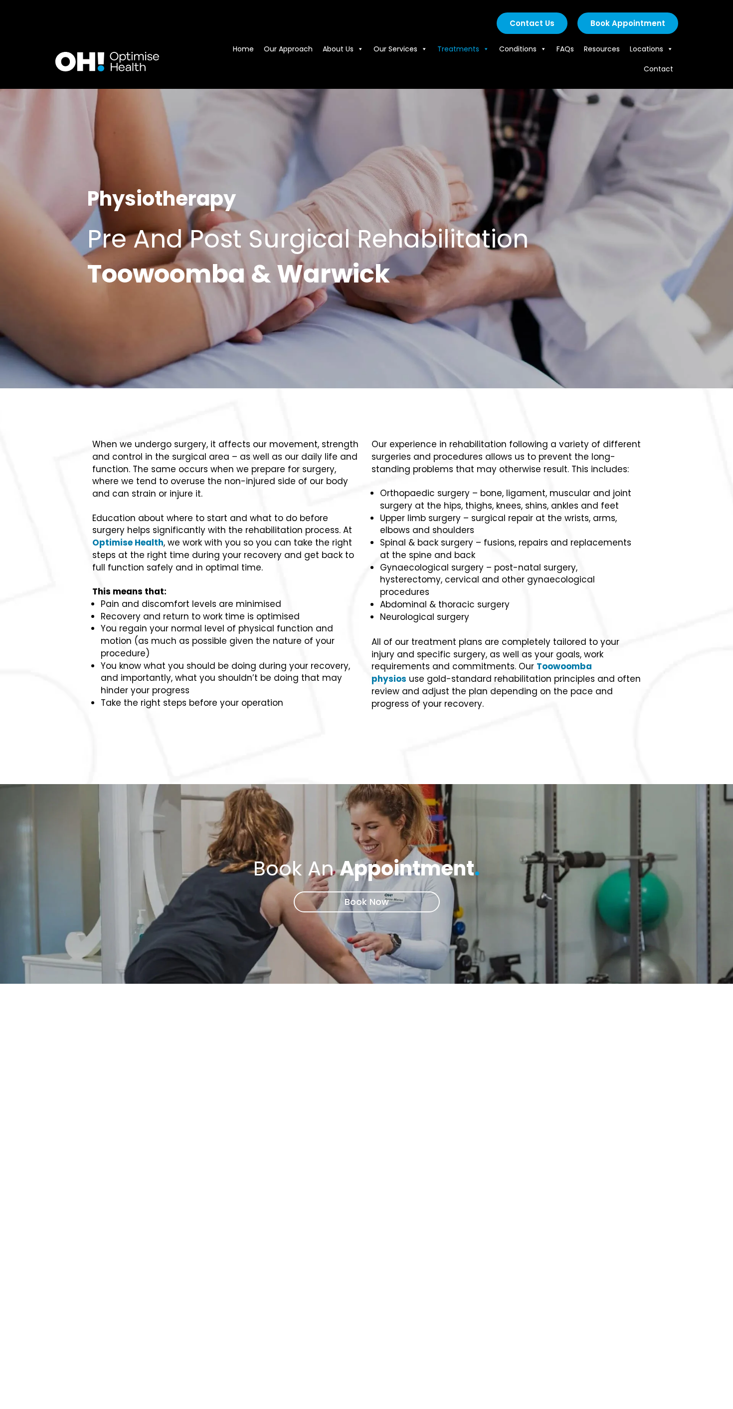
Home (243, 49)
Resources (602, 49)
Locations (646, 49)
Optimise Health (128, 543)
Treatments (458, 49)
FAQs (565, 49)
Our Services (395, 49)
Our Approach (288, 49)
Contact (658, 69)
